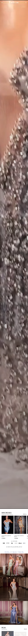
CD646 (16, 538)
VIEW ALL (25, 514)
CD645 (3, 538)
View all (25, 628)
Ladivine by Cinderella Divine (6, 536)
